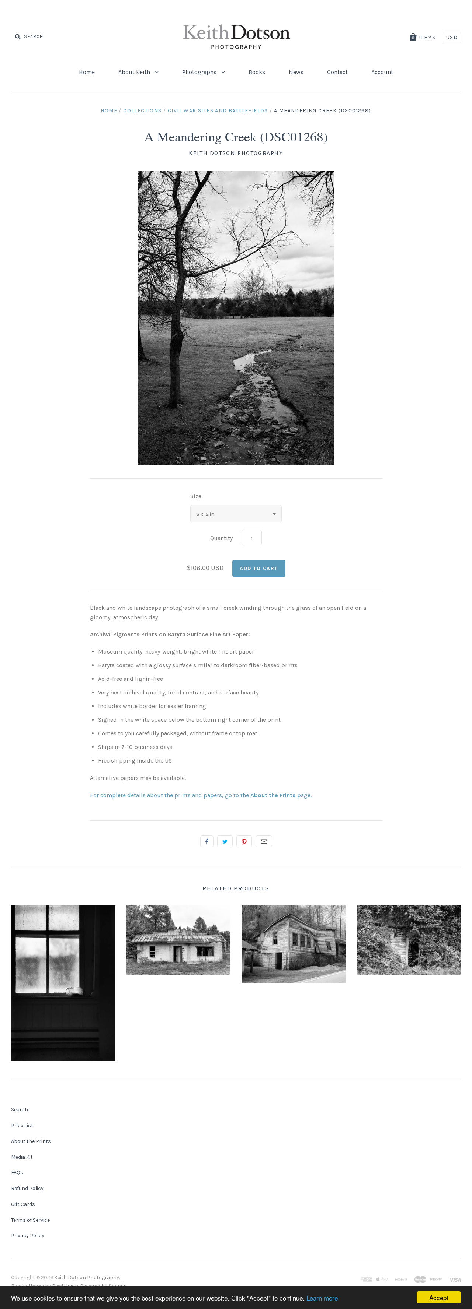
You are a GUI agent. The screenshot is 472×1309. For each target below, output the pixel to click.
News (296, 71)
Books (257, 71)
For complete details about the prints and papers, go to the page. (201, 795)
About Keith (135, 71)
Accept (438, 1297)
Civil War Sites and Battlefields (218, 111)
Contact (337, 71)
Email (264, 841)
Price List (22, 1125)
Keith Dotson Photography (236, 152)
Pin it (244, 841)
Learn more (322, 1297)
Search (19, 1109)
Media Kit (22, 1157)
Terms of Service (30, 1220)
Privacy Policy (27, 1235)
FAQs (17, 1172)
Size (195, 496)
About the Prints (31, 1141)
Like (207, 841)
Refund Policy (27, 1188)
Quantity (221, 538)
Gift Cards (23, 1204)
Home (87, 71)
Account (382, 71)
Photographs (200, 71)
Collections (142, 111)
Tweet (225, 841)
